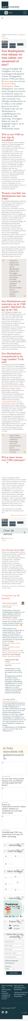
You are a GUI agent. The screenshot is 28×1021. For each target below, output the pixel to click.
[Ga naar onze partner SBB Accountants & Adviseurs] (19, 891)
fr (25, 1012)
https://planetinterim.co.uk (12, 652)
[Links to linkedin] (3, 1012)
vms (25, 515)
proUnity (12, 403)
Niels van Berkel (7, 603)
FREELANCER (19, 986)
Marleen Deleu (20, 386)
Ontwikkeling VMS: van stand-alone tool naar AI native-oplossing (12, 834)
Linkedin (16, 926)
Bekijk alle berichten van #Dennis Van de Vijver (13, 587)
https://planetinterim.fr (11, 647)
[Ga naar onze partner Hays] (9, 864)
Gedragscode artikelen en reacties (6, 997)
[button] (14, 25)
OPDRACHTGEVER (20, 992)
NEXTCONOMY (7, 986)
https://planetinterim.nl (10, 619)
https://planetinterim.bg (11, 656)
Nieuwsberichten (20, 987)
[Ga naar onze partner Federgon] (9, 891)
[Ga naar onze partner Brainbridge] (9, 857)
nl (22, 1012)
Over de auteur (8, 532)
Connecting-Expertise (9, 401)
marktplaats (21, 515)
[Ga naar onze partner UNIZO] (19, 877)
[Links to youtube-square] (6, 1012)
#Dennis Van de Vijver (9, 34)
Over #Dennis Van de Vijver (13, 550)
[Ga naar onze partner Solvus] (9, 884)
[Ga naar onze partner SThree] (19, 857)
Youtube (16, 928)
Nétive (19, 401)
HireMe (4, 403)
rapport (16, 383)
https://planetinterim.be (11, 643)
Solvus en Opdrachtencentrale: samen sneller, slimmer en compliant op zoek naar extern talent (14, 808)
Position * (8, 966)
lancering (8, 81)
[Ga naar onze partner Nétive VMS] (19, 884)
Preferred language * (12, 960)
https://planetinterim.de (11, 650)
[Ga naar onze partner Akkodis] (9, 877)
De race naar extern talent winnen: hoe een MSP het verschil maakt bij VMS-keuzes (13, 782)
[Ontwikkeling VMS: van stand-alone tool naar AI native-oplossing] (14, 822)
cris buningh (5, 699)
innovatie (14, 515)
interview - (5, 802)
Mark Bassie (8, 386)
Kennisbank (18, 989)
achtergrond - (6, 776)
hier (3, 512)
